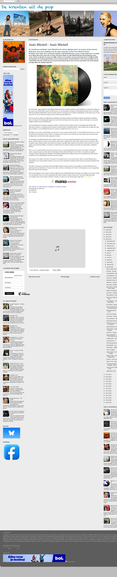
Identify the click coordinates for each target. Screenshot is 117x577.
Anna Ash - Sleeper (112, 278)
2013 (107, 393)
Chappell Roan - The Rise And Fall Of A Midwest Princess (16, 339)
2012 (107, 395)
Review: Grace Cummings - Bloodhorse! (17, 228)
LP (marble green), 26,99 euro (36, 188)
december (110, 241)
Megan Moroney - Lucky (16, 363)
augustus (109, 250)
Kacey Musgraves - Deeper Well (17, 304)
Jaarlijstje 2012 (14, 326)
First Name (8, 282)
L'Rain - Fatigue (111, 349)
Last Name (8, 287)
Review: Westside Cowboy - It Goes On (17, 142)
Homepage (65, 277)
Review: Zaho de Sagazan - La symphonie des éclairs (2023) (17, 413)
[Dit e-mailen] (53, 270)
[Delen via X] (57, 270)
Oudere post (95, 277)
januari (109, 267)
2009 (107, 402)
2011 (107, 398)
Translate (15, 135)
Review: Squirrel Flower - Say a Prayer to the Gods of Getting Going (17, 178)
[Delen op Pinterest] (60, 270)
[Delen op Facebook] (58, 270)
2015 (107, 388)
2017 (107, 384)
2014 (107, 391)
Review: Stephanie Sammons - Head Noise (16, 165)
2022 (107, 239)
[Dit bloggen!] (55, 270)
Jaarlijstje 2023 (14, 375)
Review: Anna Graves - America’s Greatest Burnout (16, 191)
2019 (107, 379)
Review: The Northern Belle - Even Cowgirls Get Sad (17, 203)
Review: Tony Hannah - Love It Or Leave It (16, 241)
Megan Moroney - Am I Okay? (16, 399)
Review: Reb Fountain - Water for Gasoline (16, 254)
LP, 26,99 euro (32, 190)
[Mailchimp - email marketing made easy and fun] (24, 295)
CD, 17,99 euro (33, 192)
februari (109, 264)
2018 (107, 381)
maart (108, 262)
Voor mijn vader (14, 386)
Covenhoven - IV (111, 341)
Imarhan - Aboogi (111, 271)
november (110, 243)
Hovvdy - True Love (112, 359)
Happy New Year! (111, 371)
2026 (107, 230)
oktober (109, 246)
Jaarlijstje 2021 (14, 315)
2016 (107, 386)
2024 (107, 234)
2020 (107, 377)
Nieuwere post (34, 277)
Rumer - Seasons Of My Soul (16, 351)
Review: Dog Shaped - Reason (16, 154)
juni (108, 255)
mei (108, 257)
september (110, 248)
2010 (107, 400)
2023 (107, 237)
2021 (107, 374)
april (108, 260)
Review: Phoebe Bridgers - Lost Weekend (17, 216)
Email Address (9, 277)
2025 (107, 232)
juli (108, 253)
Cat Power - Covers (112, 316)
